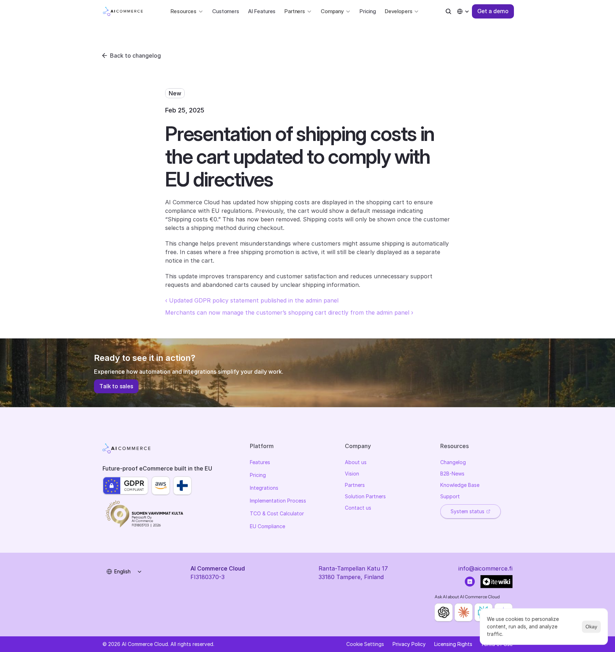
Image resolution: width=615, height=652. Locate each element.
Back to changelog (135, 55)
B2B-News (452, 473)
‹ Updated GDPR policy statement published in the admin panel (251, 300)
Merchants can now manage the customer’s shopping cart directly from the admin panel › (289, 312)
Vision (352, 473)
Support (450, 496)
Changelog (453, 462)
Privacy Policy (409, 644)
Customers (225, 11)
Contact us (358, 508)
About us (356, 462)
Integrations (264, 488)
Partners (355, 485)
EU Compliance (267, 526)
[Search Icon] (448, 11)
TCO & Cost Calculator (277, 513)
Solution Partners (365, 496)
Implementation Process (278, 501)
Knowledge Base (459, 485)
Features (260, 462)
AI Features (261, 11)
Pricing (367, 11)
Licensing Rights (453, 644)
